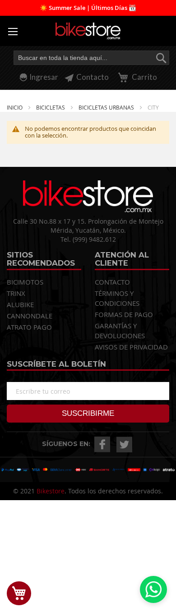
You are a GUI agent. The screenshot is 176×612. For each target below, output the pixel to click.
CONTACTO (112, 281)
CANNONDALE (29, 315)
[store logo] (88, 31)
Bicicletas (51, 107)
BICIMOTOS (25, 281)
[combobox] (91, 58)
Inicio (15, 107)
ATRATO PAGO (29, 326)
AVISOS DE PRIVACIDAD (131, 346)
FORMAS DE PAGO (124, 314)
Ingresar (43, 77)
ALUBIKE (20, 304)
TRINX (16, 293)
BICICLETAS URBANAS (107, 107)
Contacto (92, 77)
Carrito (143, 77)
